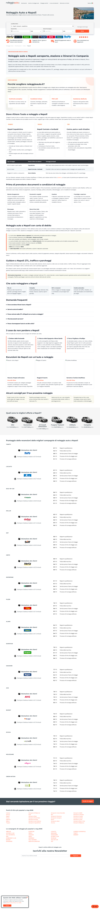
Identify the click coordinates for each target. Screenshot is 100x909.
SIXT (52, 841)
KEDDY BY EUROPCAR (34, 841)
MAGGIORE (54, 833)
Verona (8, 814)
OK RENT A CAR (55, 836)
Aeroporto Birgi (33, 816)
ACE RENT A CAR (10, 833)
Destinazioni (24, 3)
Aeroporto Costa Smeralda (58, 813)
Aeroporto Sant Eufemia (35, 821)
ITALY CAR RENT (33, 839)
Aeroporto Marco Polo (79, 821)
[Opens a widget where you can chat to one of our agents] (95, 906)
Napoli (7, 816)
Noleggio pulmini (44, 3)
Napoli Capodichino (15, 129)
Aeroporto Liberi (55, 821)
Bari (52, 814)
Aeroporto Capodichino (35, 823)
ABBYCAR (8, 831)
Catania (8, 813)
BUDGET (8, 839)
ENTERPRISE (9, 841)
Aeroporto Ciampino (56, 818)
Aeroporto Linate (77, 819)
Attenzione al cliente (64, 3)
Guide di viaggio (88, 801)
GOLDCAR (31, 835)
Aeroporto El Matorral (34, 813)
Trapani (8, 823)
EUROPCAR (31, 831)
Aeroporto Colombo (78, 814)
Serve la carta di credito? (15, 309)
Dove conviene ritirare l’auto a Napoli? (19, 304)
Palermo (8, 819)
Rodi (30, 814)
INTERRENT (31, 838)
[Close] (27, 897)
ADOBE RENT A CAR (11, 838)
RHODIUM (53, 838)
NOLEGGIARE (54, 835)
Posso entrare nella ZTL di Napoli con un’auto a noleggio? (25, 314)
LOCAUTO (53, 831)
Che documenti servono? (15, 319)
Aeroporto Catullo (78, 818)
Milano (8, 821)
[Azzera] (73, 26)
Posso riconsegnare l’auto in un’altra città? (20, 323)
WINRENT (75, 835)
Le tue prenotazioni (54, 3)
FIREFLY (30, 833)
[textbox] (42, 26)
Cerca (82, 31)
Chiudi (7, 905)
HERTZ (30, 836)
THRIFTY (75, 833)
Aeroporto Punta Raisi (34, 818)
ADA (7, 836)
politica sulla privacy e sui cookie (13, 902)
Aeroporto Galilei (77, 813)
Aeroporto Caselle (78, 816)
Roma (52, 819)
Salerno (60, 177)
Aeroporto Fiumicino (56, 816)
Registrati (75, 855)
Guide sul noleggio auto (33, 3)
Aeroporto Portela (33, 819)
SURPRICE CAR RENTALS (79, 831)
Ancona (53, 823)
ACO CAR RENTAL (10, 835)
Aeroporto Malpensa (78, 823)
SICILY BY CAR (54, 839)
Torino (8, 818)
